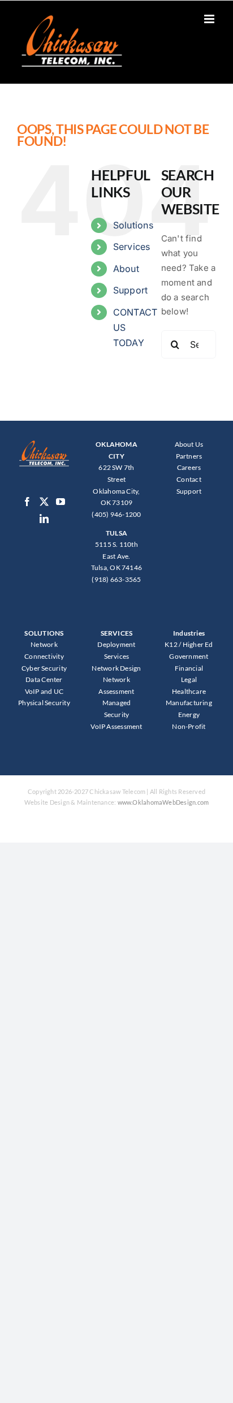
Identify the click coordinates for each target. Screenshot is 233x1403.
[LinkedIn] (44, 518)
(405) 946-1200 (116, 514)
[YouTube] (60, 501)
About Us (189, 444)
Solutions (133, 225)
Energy (189, 714)
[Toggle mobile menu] (210, 19)
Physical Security (44, 702)
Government (188, 656)
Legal (189, 679)
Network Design (116, 668)
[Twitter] (44, 501)
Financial (189, 668)
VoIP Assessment (116, 726)
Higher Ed (198, 644)
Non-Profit (188, 726)
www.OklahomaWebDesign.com (163, 802)
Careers (189, 467)
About (126, 268)
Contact (188, 479)
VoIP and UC (44, 691)
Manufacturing (189, 702)
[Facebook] (27, 501)
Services (131, 246)
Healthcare (189, 691)
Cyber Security (44, 668)
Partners (189, 456)
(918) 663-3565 (116, 579)
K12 (171, 644)
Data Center (43, 679)
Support (130, 290)
